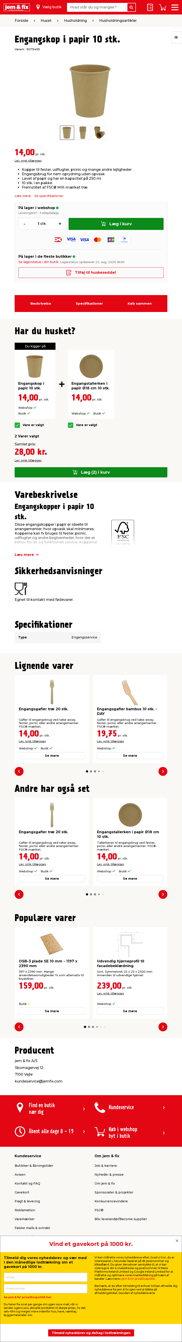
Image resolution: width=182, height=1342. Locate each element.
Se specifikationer (48, 196)
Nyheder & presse (109, 1175)
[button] (87, 771)
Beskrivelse (40, 303)
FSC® (99, 1210)
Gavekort (22, 1192)
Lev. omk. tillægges (28, 160)
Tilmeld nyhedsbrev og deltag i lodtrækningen (91, 1333)
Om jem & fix (105, 1183)
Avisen (20, 1175)
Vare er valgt (33, 425)
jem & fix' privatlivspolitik (138, 1278)
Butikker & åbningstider (34, 1166)
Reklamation (25, 1210)
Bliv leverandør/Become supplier (121, 1219)
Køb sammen (140, 303)
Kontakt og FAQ (27, 1183)
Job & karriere (106, 1166)
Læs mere (23, 196)
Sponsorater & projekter (114, 1192)
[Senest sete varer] (177, 37)
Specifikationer (89, 303)
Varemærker (25, 1219)
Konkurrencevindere (111, 1201)
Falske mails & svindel (32, 1228)
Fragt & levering (27, 1201)
